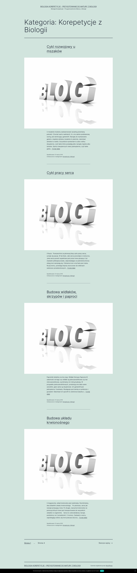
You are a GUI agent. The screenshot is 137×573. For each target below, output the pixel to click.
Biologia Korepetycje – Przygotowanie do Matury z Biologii (52, 566)
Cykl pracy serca (60, 173)
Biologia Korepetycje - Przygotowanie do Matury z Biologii (68, 7)
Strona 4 (41, 543)
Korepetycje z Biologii (69, 156)
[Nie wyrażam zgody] (135, 571)
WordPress (109, 565)
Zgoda (102, 570)
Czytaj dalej (56, 149)
